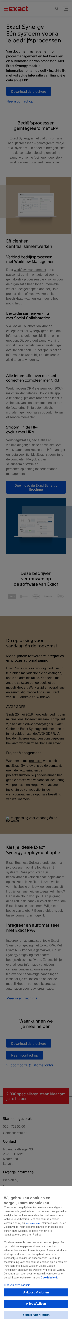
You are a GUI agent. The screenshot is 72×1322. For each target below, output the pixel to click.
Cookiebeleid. (49, 1277)
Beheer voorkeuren (36, 1314)
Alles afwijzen (36, 1303)
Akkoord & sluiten (36, 1292)
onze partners (33, 1223)
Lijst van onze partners (17, 1284)
